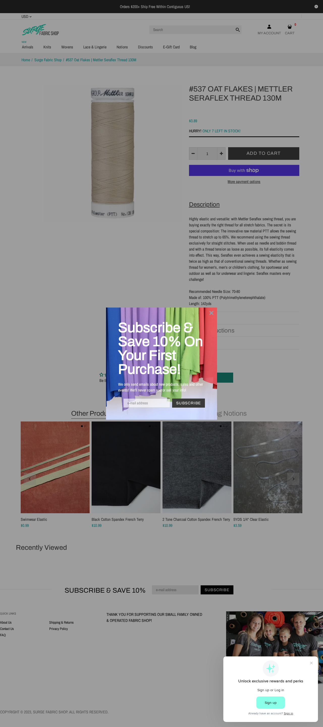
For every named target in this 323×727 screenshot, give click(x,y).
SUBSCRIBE (188, 403)
